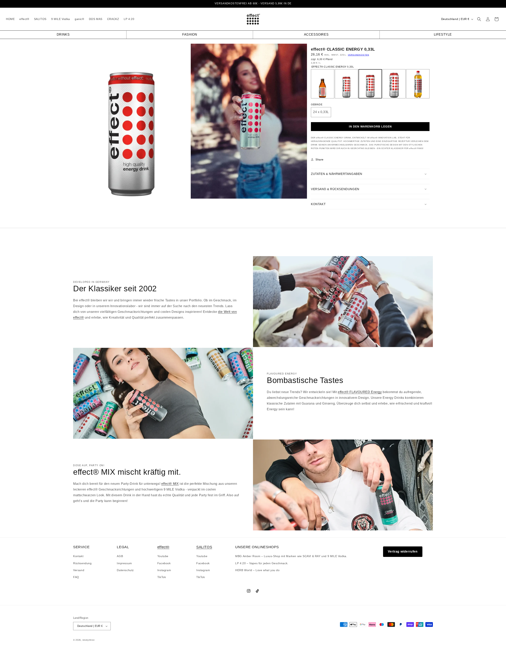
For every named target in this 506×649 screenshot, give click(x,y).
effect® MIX (170, 483)
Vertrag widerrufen (403, 551)
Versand (78, 570)
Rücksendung (82, 563)
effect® (163, 547)
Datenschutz (125, 570)
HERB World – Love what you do (257, 570)
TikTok (161, 577)
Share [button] (319, 159)
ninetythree (88, 640)
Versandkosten (358, 55)
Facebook (164, 563)
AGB (120, 556)
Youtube (162, 556)
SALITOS (204, 547)
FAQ (76, 577)
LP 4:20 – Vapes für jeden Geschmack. (261, 563)
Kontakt (78, 556)
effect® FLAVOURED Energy (360, 392)
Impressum (124, 563)
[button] (479, 19)
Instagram (164, 570)
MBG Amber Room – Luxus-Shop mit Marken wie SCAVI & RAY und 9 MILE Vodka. (291, 556)
